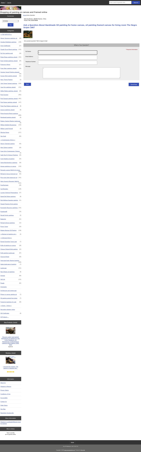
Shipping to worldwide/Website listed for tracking (10, 422)
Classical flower (10, 256)
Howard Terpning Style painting (9, 204)
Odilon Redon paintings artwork (10, 91)
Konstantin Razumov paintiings (10, 207)
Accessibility (4, 398)
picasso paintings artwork (10, 110)
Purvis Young (10, 226)
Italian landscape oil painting (10, 264)
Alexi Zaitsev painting (10, 147)
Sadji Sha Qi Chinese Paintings (10, 155)
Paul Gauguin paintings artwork (10, 98)
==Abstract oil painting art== (10, 234)
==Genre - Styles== (6, 305)
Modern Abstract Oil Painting (10, 230)
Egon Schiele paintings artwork (10, 61)
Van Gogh (10, 136)
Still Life (10, 279)
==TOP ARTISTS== (6, 34)
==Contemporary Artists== (7, 140)
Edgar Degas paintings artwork (10, 57)
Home (3, 2)
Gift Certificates (10, 313)
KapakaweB (10, 211)
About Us (3, 383)
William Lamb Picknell (10, 128)
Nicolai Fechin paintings (10, 215)
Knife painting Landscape (10, 253)
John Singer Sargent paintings (10, 83)
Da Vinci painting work (10, 53)
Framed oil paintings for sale (10, 302)
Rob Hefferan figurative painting (10, 200)
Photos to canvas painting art (10, 294)
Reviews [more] (10, 353)
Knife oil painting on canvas (10, 245)
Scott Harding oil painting (10, 159)
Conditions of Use (5, 394)
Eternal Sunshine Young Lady (10, 241)
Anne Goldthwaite (10, 45)
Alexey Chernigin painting (10, 143)
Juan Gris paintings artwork (10, 87)
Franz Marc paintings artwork (10, 68)
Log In (9, 2)
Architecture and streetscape (8, 290)
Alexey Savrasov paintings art (10, 38)
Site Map (2, 409)
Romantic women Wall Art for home (10, 170)
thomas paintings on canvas (10, 166)
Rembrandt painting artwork (10, 117)
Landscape (10, 268)
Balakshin (10, 219)
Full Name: (28, 51)
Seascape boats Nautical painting (10, 261)
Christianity (3, 287)
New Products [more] (10, 322)
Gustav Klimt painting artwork (10, 76)
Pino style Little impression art (10, 177)
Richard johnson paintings (10, 223)
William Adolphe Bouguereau (10, 125)
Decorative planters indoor (7, 309)
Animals (10, 275)
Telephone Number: (31, 61)
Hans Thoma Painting (10, 79)
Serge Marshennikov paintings (10, 162)
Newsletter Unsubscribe (7, 413)
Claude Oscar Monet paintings (10, 49)
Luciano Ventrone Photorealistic (10, 192)
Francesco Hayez (10, 64)
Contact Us (3, 401)
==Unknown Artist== (6, 238)
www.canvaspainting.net (69, 450)
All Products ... (4, 317)
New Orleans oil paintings (10, 272)
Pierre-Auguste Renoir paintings (10, 114)
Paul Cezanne (10, 94)
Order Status (4, 405)
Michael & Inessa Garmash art (10, 174)
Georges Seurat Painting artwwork (10, 72)
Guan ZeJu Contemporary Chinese (10, 152)
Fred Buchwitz (10, 185)
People (10, 283)
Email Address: (29, 56)
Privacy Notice (4, 390)
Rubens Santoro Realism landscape (10, 121)
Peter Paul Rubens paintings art (10, 106)
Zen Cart (83, 450)
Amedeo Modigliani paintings (10, 42)
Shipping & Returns (5, 386)
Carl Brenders (10, 189)
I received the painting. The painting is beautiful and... (10, 367)
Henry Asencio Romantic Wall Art (10, 182)
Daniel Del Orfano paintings (10, 196)
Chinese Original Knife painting (10, 249)
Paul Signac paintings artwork (10, 102)
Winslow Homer (10, 132)
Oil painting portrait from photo (10, 298)
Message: (28, 66)
